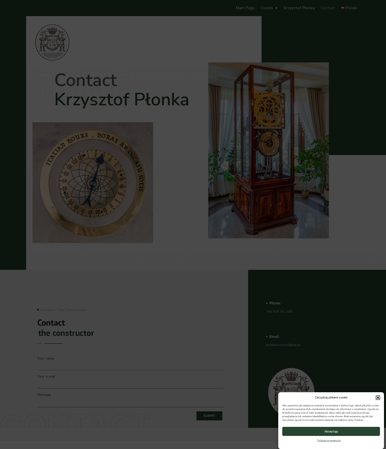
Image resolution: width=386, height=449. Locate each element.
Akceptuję (331, 431)
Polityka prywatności (329, 440)
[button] (378, 397)
